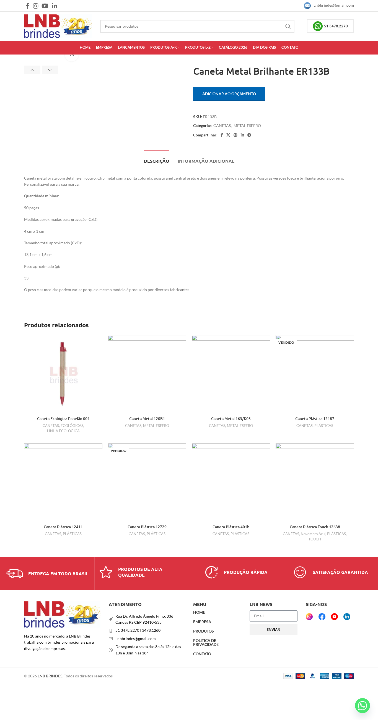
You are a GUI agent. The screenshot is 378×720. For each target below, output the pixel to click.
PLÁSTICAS (323, 425)
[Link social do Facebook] (27, 6)
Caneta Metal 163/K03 (231, 418)
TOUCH (315, 539)
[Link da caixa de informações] (47, 573)
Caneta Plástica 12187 (314, 418)
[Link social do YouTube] (45, 6)
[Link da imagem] (62, 614)
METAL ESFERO (247, 125)
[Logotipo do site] (58, 25)
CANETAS (222, 125)
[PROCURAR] (288, 26)
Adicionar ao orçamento (229, 93)
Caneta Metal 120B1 (147, 418)
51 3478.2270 (336, 26)
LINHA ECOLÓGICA (63, 431)
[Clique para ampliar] (72, 54)
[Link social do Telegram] (249, 135)
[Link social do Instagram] (35, 6)
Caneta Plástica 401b (231, 526)
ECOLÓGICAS (72, 425)
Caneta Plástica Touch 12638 (315, 526)
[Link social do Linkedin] (54, 6)
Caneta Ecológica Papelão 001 (63, 418)
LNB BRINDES (50, 676)
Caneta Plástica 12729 (147, 526)
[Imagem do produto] (63, 374)
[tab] (156, 158)
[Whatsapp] (362, 705)
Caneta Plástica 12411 (63, 526)
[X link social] (228, 135)
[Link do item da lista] (147, 630)
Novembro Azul (313, 534)
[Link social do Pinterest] (235, 135)
